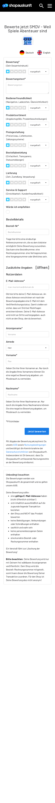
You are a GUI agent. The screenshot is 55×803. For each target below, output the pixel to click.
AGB (15, 485)
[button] (41, 6)
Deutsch (30, 52)
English (46, 52)
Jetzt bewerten (37, 431)
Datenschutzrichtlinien (17, 451)
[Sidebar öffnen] (50, 6)
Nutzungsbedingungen (35, 444)
